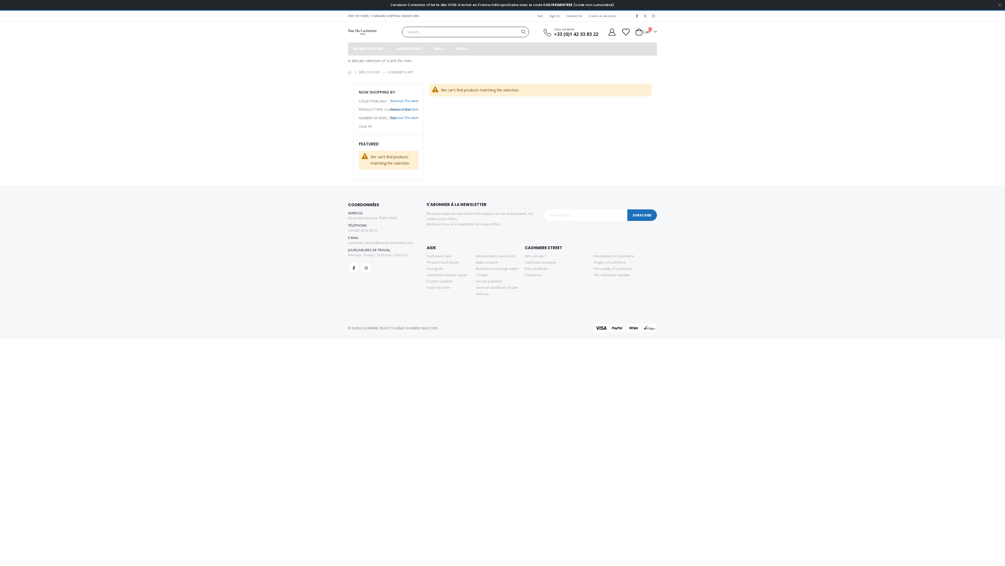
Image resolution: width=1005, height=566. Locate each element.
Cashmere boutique (540, 262)
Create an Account (602, 16)
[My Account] (611, 32)
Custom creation (440, 281)
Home (350, 72)
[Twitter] (645, 16)
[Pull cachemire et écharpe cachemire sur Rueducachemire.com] (362, 32)
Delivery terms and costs (495, 256)
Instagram (366, 268)
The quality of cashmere (613, 268)
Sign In (554, 16)
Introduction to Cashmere (614, 256)
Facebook (354, 268)
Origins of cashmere (610, 262)
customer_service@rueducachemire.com (380, 242)
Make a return (487, 262)
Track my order (438, 287)
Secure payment (489, 281)
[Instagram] (653, 16)
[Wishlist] (625, 32)
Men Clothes (369, 72)
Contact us (533, 275)
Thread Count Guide (443, 262)
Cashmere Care (439, 256)
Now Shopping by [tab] (377, 92)
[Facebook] (637, 16)
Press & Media (536, 268)
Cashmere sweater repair (447, 275)
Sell (540, 16)
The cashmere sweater (612, 275)
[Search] (523, 32)
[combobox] (465, 32)
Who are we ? (535, 256)
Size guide (435, 268)
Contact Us (574, 16)
